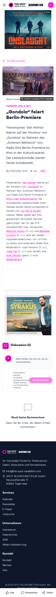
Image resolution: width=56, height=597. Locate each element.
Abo (4, 570)
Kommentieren (41, 380)
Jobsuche (8, 514)
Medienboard (14, 259)
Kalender (7, 499)
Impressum (9, 529)
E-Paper (7, 509)
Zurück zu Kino (16, 60)
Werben (7, 565)
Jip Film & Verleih (30, 210)
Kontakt (7, 560)
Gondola (33, 186)
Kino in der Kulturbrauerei (21, 198)
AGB (5, 539)
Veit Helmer (29, 182)
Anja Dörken (13, 255)
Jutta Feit (11, 251)
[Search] (51, 5)
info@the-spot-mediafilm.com (23, 471)
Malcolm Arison (15, 231)
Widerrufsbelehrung (14, 544)
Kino (43, 171)
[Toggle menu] (4, 5)
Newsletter (8, 504)
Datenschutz (9, 534)
